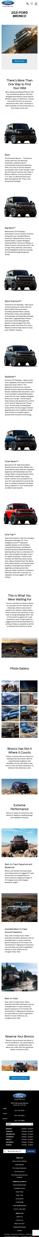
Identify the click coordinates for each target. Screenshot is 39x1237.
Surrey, (15, 1105)
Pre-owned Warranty (20, 1168)
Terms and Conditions (17, 1234)
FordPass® (19, 1202)
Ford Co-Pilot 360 (19, 1209)
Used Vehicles (19, 1164)
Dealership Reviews (19, 1227)
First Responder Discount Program (19, 1176)
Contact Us (19, 1220)
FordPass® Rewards (19, 1205)
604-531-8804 (19, 1115)
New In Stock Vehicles (19, 1161)
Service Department (19, 1185)
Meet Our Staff (19, 1223)
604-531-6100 (19, 1110)
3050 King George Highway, (19, 1103)
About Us (19, 1216)
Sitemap (7, 1234)
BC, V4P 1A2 (22, 1105)
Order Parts (19, 1192)
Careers (19, 1230)
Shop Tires (19, 1195)
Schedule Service (19, 1188)
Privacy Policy (30, 1234)
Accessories (19, 1198)
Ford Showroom (19, 1171)
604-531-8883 (20, 1120)
